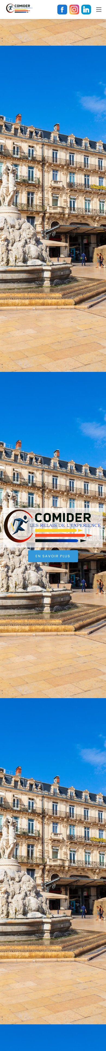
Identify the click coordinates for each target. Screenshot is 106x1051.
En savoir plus (53, 556)
